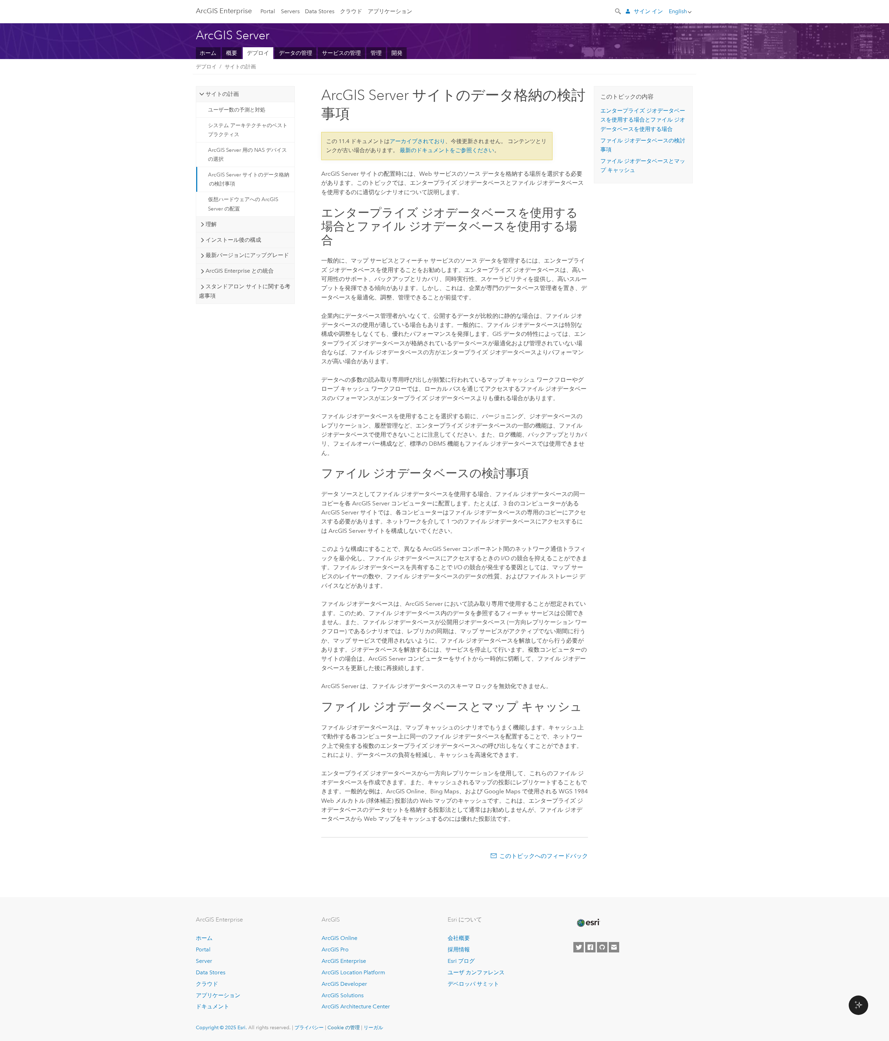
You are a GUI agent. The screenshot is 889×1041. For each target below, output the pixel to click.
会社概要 (459, 938)
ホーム (208, 53)
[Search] (618, 11)
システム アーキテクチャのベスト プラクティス (248, 130)
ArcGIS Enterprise (224, 11)
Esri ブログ (461, 961)
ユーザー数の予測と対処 (236, 110)
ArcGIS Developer (344, 984)
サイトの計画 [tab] (222, 94)
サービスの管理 (341, 53)
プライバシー (309, 1027)
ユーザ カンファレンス (476, 972)
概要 (231, 53)
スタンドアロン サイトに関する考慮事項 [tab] (244, 291)
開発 (396, 53)
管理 (376, 53)
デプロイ (258, 53)
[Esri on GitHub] (602, 947)
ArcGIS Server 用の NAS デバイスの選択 (247, 154)
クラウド (351, 11)
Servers (290, 11)
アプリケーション (390, 11)
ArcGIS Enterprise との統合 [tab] (240, 270)
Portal (267, 11)
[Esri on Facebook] (590, 947)
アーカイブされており (417, 141)
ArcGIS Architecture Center (356, 1006)
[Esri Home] (588, 923)
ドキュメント (212, 1006)
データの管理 (295, 53)
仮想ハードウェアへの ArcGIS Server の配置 (243, 204)
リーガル (373, 1027)
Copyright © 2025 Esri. (221, 1027)
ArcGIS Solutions (343, 995)
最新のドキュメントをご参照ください (447, 150)
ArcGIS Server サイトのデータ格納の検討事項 (248, 179)
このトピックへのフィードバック (543, 855)
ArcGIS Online (339, 938)
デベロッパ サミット (473, 984)
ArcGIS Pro (335, 949)
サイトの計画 (240, 67)
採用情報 (459, 949)
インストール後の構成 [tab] (233, 240)
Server (204, 961)
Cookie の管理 (343, 1027)
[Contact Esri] (614, 947)
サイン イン (648, 11)
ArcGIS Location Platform (353, 972)
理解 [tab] (211, 224)
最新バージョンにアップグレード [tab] (247, 255)
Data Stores (319, 11)
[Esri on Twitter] (578, 947)
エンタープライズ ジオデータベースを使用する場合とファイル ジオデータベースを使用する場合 (642, 119)
